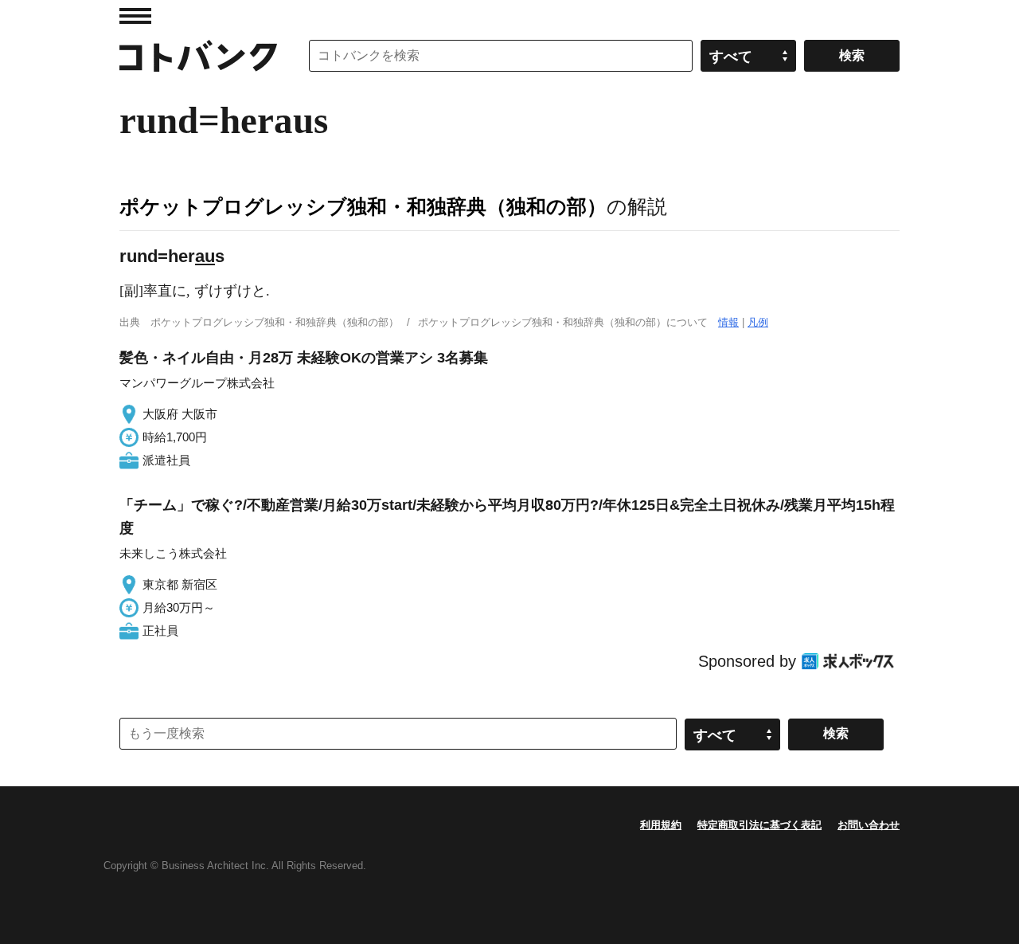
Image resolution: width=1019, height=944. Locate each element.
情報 (728, 322)
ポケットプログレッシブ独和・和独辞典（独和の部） (363, 206)
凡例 (758, 322)
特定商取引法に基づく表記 (759, 825)
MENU (135, 16)
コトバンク (198, 56)
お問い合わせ (868, 825)
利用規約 (660, 825)
